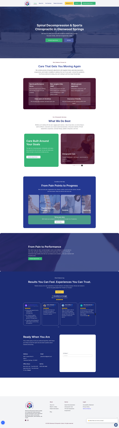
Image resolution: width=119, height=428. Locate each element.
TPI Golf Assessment (69, 408)
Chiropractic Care (69, 406)
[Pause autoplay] (82, 165)
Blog (51, 411)
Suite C (25, 358)
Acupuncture (67, 410)
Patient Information (54, 408)
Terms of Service (87, 408)
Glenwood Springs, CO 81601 (30, 360)
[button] (23, 314)
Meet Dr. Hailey (53, 406)
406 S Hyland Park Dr (28, 356)
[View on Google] (26, 305)
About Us (52, 404)
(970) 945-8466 (43, 366)
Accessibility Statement (88, 404)
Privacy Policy (86, 406)
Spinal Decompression (70, 404)
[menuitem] (35, 3)
